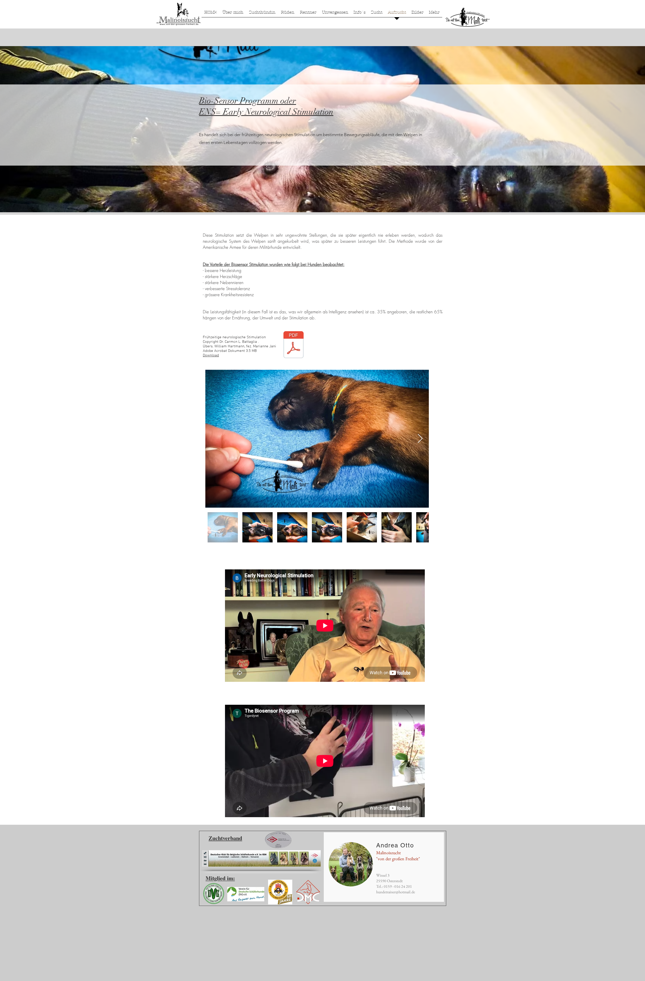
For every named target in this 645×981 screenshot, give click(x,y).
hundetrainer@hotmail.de (395, 892)
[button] (262, 14)
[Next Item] (420, 439)
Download (211, 355)
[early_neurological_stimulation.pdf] (293, 345)
